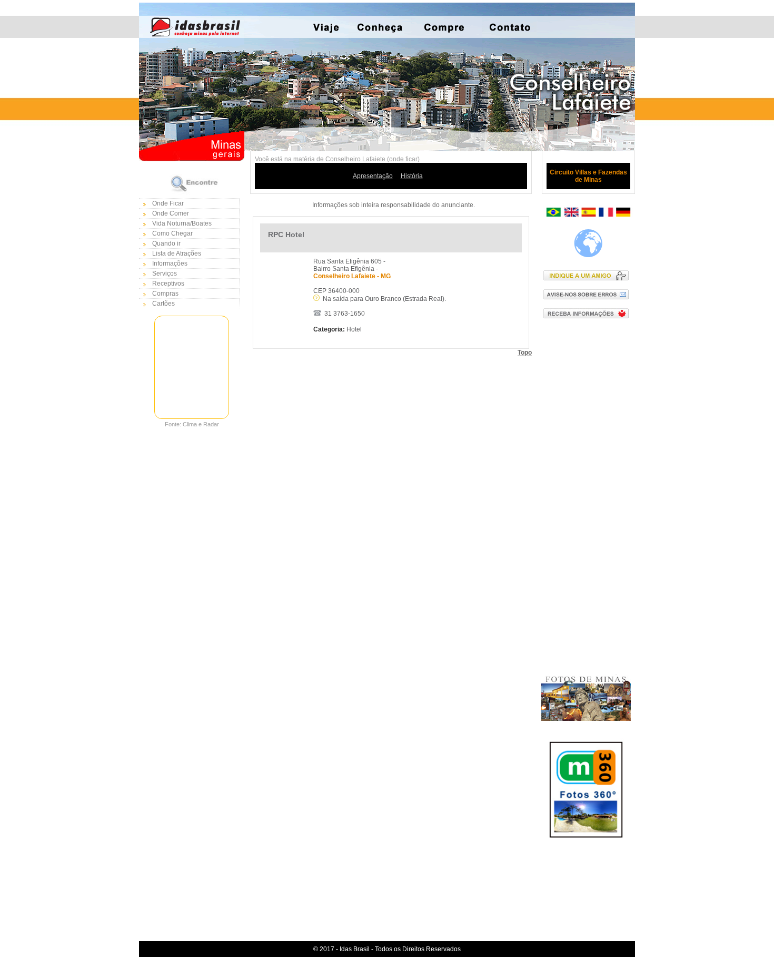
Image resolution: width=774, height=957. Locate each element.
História (412, 176)
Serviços (164, 273)
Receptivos (168, 283)
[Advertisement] (588, 496)
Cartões (163, 303)
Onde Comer (170, 213)
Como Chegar (172, 233)
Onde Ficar (168, 203)
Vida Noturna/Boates (182, 223)
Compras (165, 293)
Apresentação (373, 176)
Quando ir (166, 243)
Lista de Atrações (176, 253)
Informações (169, 263)
